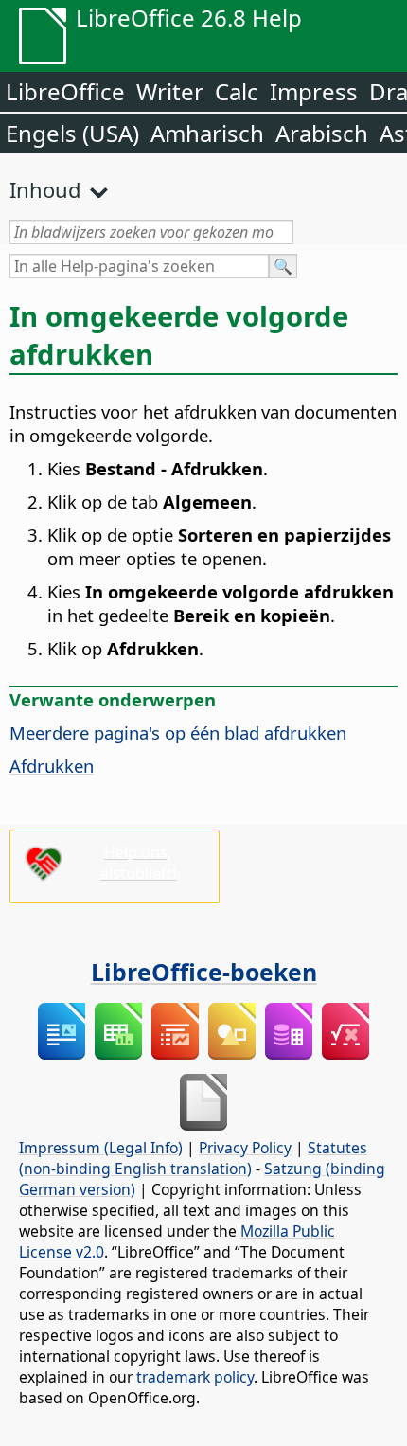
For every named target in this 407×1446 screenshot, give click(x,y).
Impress (314, 91)
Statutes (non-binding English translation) (193, 1158)
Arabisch (321, 133)
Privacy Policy (245, 1147)
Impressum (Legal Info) (101, 1147)
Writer (170, 91)
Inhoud (45, 189)
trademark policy (195, 1376)
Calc (236, 91)
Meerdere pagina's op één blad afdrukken (177, 732)
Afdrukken (51, 765)
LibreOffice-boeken (204, 971)
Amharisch (207, 133)
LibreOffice (65, 91)
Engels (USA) (72, 133)
